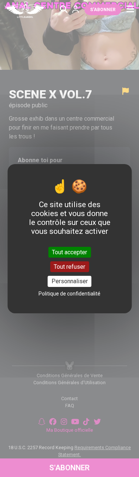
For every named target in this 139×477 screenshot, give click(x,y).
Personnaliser (70, 281)
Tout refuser (69, 266)
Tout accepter (69, 252)
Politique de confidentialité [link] (69, 294)
